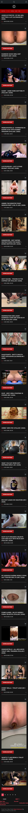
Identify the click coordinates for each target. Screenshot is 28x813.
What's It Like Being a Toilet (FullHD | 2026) (12, 758)
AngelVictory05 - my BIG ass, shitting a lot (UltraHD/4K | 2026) (12, 17)
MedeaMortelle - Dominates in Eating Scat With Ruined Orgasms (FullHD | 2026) (13, 129)
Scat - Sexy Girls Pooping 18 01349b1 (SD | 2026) (12, 394)
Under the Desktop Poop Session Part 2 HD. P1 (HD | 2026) (13, 204)
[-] (25, 28)
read (16, 11)
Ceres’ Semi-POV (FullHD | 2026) (13, 428)
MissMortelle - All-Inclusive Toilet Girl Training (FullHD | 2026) (13, 651)
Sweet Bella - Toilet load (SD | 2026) (13, 689)
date (8, 11)
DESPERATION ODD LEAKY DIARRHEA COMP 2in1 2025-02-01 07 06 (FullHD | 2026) (13, 317)
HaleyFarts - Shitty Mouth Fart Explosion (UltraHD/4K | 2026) (12, 356)
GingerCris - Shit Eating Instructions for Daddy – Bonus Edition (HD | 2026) (11, 242)
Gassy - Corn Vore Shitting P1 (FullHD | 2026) (13, 92)
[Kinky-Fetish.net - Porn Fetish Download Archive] (14, 6)
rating (12, 11)
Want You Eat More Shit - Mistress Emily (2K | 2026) (11, 464)
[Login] (26, 2)
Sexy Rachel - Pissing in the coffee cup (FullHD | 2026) (12, 280)
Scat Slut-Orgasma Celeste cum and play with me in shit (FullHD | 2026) (12, 538)
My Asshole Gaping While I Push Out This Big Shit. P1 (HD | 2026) (13, 576)
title (19, 11)
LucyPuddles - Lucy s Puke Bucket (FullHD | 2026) (11, 167)
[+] (25, 26)
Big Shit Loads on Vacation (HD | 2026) (13, 501)
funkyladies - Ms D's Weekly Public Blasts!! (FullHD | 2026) (13, 613)
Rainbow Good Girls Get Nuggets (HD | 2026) (11, 55)
